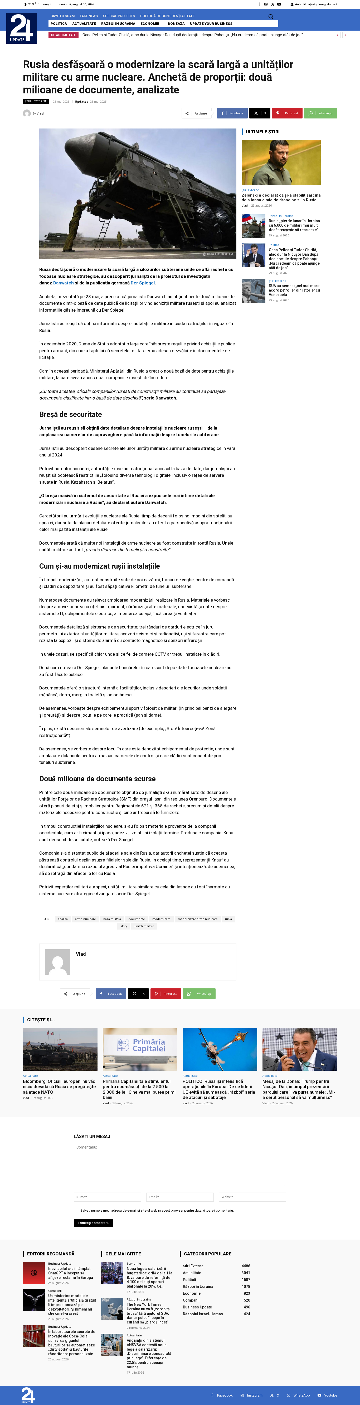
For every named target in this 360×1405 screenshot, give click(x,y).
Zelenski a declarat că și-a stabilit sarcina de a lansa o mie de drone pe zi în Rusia (281, 197)
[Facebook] (259, 4)
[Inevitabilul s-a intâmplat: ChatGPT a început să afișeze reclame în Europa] (34, 1273)
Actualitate (30, 1075)
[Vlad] (27, 113)
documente (136, 919)
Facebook (225, 1395)
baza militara (112, 919)
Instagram (254, 1395)
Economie (134, 1263)
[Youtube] (279, 4)
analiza (63, 919)
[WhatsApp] (288, 1395)
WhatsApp (302, 1395)
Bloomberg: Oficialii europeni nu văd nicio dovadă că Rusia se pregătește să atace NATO (59, 1087)
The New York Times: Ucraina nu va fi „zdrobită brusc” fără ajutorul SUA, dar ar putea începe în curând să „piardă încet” (148, 1313)
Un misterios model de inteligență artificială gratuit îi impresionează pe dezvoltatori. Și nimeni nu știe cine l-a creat (72, 1305)
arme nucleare (85, 919)
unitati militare (144, 926)
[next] (345, 35)
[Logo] (21, 27)
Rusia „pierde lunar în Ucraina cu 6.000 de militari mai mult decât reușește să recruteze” (294, 225)
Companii (55, 1290)
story (123, 926)
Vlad (40, 113)
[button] (270, 16)
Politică (274, 244)
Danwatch (63, 282)
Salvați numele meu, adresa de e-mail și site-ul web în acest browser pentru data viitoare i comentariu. (157, 1210)
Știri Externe (36, 101)
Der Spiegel (143, 282)
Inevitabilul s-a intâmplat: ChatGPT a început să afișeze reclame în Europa (70, 1273)
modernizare (161, 919)
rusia (228, 919)
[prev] (337, 35)
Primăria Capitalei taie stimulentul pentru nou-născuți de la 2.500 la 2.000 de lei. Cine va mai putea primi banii (139, 1089)
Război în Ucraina (281, 215)
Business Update (59, 1263)
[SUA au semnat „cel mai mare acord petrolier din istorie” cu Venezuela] (253, 291)
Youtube (330, 1395)
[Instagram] (265, 4)
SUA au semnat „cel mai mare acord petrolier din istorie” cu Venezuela (143, 34)
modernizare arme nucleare (198, 919)
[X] (272, 4)
